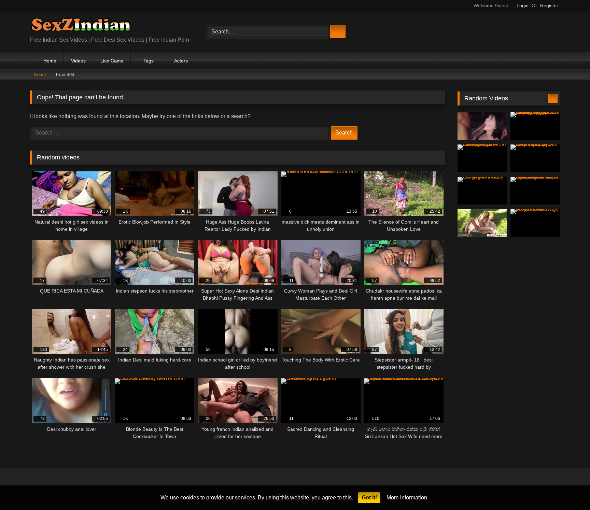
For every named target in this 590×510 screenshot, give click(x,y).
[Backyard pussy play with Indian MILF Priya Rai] (482, 223)
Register (549, 5)
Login (523, 5)
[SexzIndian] (81, 26)
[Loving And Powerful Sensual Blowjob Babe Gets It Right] (482, 158)
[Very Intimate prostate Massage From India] (535, 223)
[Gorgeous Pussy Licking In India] (482, 191)
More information (407, 497)
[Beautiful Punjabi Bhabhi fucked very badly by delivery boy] (535, 158)
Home (49, 60)
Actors (181, 60)
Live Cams (111, 60)
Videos (78, 60)
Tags (148, 60)
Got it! (369, 497)
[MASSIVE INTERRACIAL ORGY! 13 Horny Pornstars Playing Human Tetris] (482, 126)
